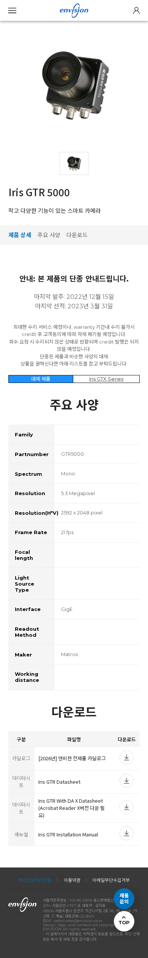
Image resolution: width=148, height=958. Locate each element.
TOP (124, 922)
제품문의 (124, 898)
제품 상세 (19, 235)
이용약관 (72, 880)
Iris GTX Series (106, 379)
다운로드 (77, 235)
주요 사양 (49, 235)
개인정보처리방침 (35, 880)
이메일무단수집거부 (111, 880)
